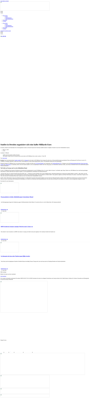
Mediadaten (11, 352)
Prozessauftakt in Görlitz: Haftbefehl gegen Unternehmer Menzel (17, 197)
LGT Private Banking (39, 163)
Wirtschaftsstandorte (9, 18)
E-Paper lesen (3, 314)
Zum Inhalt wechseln (4, 1)
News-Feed (5, 15)
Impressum (6, 352)
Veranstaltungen (8, 17)
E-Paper (4, 21)
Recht (6, 16)
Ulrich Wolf (4, 158)
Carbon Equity (8, 164)
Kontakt (2, 352)
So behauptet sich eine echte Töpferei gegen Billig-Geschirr (15, 256)
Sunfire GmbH (18, 160)
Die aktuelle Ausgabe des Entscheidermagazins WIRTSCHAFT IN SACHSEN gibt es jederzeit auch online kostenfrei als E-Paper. (27, 318)
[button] (3, 272)
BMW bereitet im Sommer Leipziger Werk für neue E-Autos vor (17, 226)
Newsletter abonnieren (5, 320)
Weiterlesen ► (4, 209)
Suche (1, 11)
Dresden (26, 160)
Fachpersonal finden (4, 332)
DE (5, 36)
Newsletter (5, 20)
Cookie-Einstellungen (28, 352)
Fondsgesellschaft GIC (56, 163)
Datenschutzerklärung (19, 352)
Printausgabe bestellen (5, 326)
